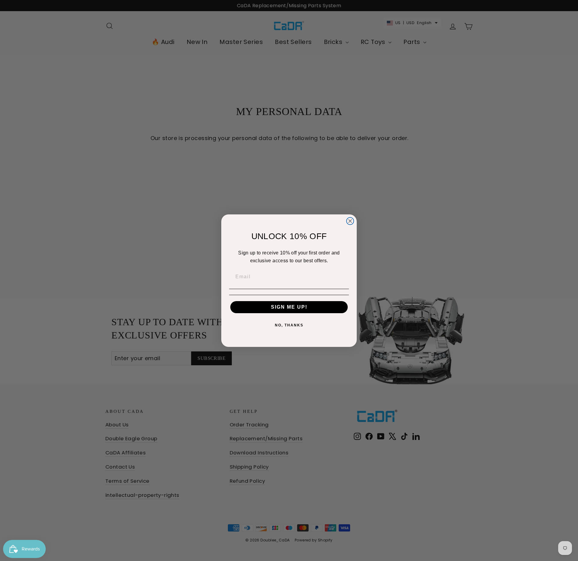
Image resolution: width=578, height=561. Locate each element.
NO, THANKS (289, 325)
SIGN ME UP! (289, 307)
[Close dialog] (350, 221)
